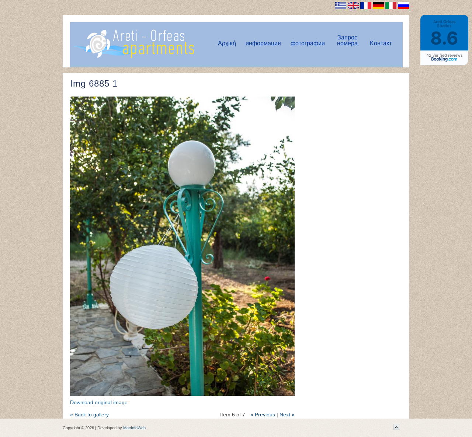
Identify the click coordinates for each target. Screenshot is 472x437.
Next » (287, 414)
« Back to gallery (89, 414)
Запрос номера (347, 40)
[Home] (133, 56)
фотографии (308, 43)
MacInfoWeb (134, 428)
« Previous (262, 414)
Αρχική (227, 43)
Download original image (99, 402)
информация (263, 43)
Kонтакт (381, 43)
